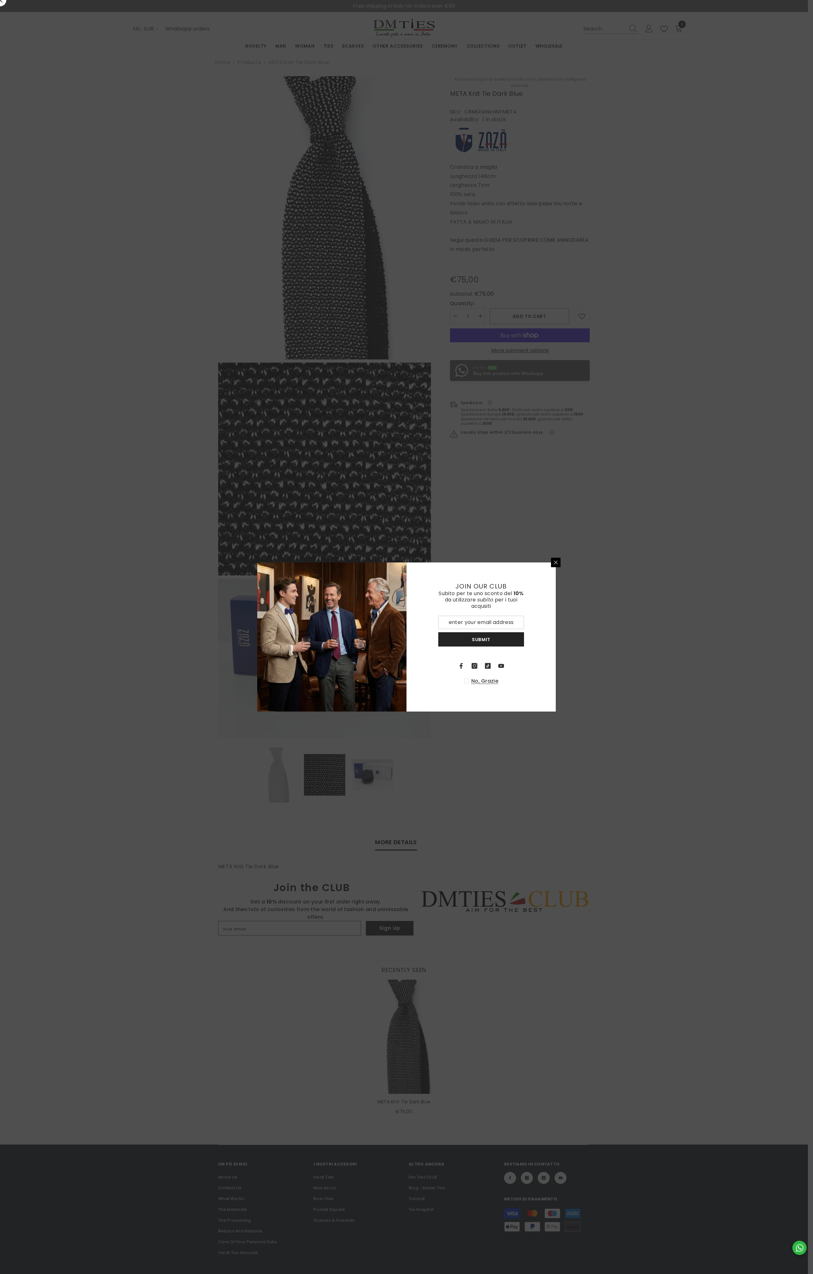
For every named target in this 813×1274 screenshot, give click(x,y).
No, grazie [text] (484, 681)
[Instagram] (474, 666)
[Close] (556, 562)
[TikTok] (487, 666)
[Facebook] (461, 666)
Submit (481, 639)
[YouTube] (501, 666)
